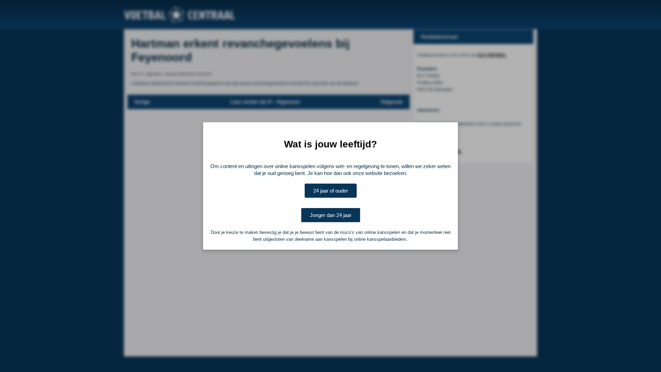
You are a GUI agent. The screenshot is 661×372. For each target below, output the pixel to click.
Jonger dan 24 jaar (331, 215)
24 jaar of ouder (330, 191)
